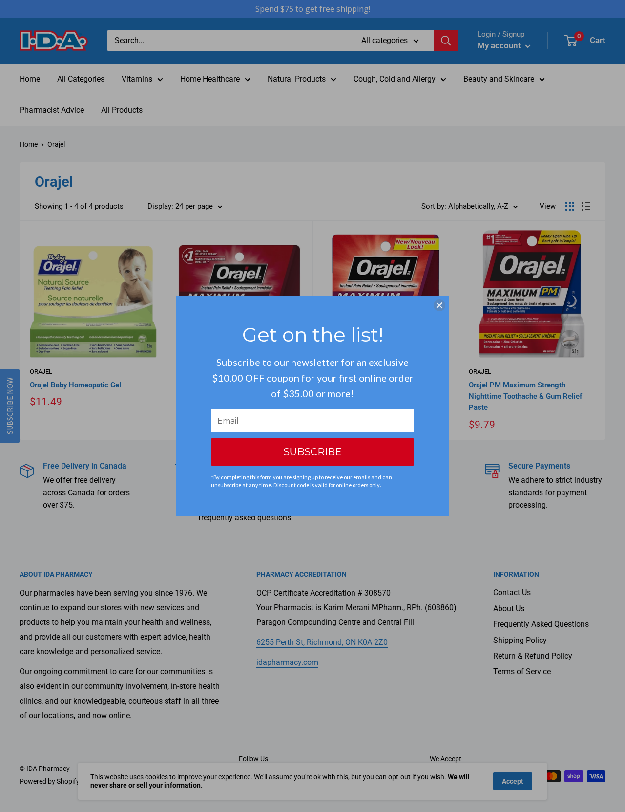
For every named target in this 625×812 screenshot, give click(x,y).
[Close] (439, 305)
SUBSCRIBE (312, 452)
